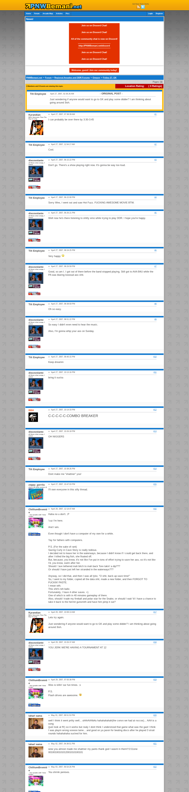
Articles (59, 14)
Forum (37, 14)
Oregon (96, 77)
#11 (155, 372)
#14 (155, 469)
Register (159, 14)
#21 (155, 744)
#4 (155, 197)
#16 (155, 509)
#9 (155, 319)
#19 (155, 680)
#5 (155, 213)
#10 (155, 357)
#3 (155, 160)
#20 (155, 715)
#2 (155, 144)
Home (28, 14)
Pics (67, 14)
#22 (155, 767)
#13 (155, 431)
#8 (155, 304)
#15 (155, 484)
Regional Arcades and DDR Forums (72, 77)
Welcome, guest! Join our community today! (94, 70)
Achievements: (33, 185)
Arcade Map (48, 14)
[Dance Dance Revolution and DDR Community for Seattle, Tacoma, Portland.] (54, 8)
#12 (155, 410)
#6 (155, 250)
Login (150, 14)
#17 (155, 612)
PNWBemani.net (34, 77)
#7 (155, 266)
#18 (155, 642)
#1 (155, 114)
